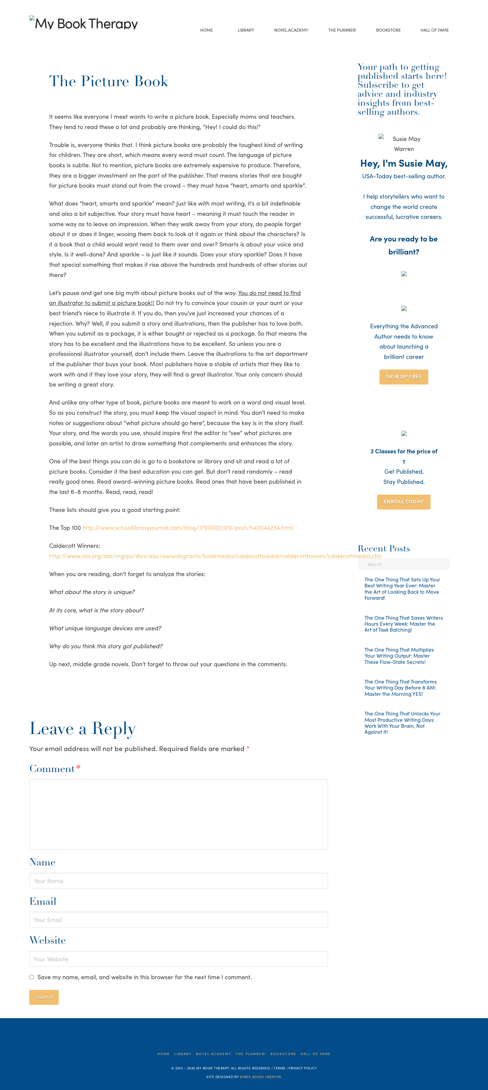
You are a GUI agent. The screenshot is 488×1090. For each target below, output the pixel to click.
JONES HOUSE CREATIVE (261, 1076)
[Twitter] (43, 37)
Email (42, 902)
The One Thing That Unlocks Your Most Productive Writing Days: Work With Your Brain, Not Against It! (403, 722)
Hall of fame (316, 1054)
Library (183, 1054)
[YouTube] (53, 37)
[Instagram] (63, 37)
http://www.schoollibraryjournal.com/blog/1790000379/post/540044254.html (188, 527)
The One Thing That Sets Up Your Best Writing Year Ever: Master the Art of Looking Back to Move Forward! (402, 588)
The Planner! (251, 1054)
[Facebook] (32, 37)
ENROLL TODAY (404, 501)
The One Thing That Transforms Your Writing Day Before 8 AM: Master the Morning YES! (401, 688)
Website (47, 941)
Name (42, 863)
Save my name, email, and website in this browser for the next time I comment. (145, 977)
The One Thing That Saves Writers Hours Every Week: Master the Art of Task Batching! (404, 624)
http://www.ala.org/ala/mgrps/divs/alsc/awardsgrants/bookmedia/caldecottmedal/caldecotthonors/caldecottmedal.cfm (215, 555)
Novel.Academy (213, 1054)
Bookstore (283, 1054)
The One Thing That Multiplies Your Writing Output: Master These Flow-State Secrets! (399, 656)
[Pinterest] (73, 37)
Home (163, 1054)
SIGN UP (404, 376)
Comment (55, 769)
